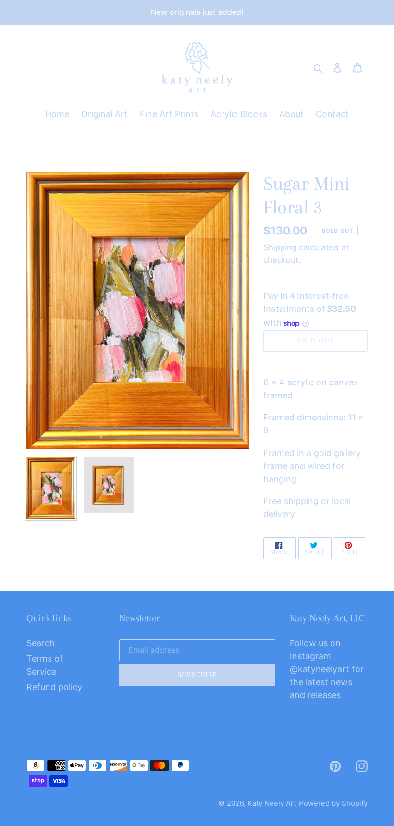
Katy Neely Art (271, 803)
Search (40, 643)
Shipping (279, 247)
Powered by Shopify (333, 803)
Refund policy (54, 687)
